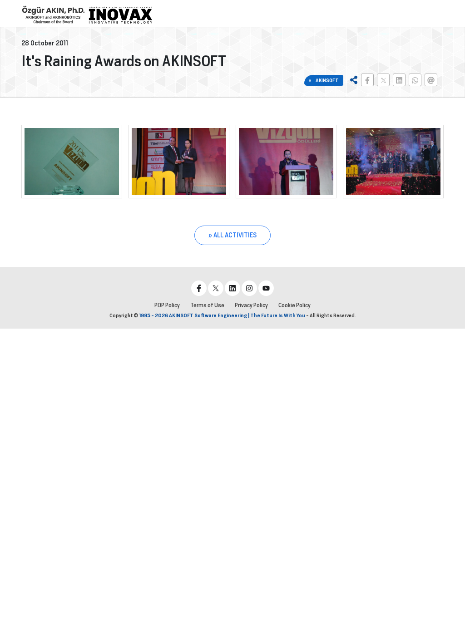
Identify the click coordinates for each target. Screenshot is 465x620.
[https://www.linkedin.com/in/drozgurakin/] (232, 288)
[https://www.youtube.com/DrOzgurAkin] (266, 288)
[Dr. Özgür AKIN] (53, 15)
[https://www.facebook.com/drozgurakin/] (199, 288)
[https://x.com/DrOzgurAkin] (215, 288)
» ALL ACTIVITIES (232, 235)
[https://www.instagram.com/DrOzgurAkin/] (249, 288)
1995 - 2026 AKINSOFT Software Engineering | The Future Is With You (222, 315)
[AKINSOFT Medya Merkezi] (120, 15)
